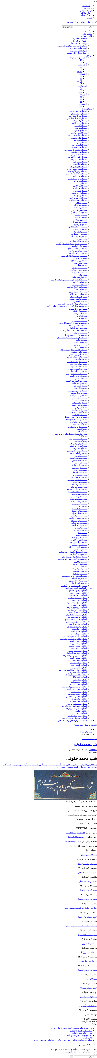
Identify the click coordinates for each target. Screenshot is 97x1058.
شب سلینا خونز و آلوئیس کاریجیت (73, 323)
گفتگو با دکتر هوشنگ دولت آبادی (73, 639)
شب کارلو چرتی (80, 407)
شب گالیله (82, 431)
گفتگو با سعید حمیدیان (77, 646)
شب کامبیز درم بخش (78, 412)
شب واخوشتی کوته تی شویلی (74, 576)
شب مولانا (82, 533)
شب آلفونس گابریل (79, 123)
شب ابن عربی (81, 142)
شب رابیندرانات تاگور (78, 294)
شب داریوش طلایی (79, 277)
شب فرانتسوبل (80, 386)
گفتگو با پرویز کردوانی (77, 612)
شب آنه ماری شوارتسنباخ (76, 135)
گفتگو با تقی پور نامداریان (76, 614)
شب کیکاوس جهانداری (77, 427)
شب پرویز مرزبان (79, 224)
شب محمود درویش (79, 494)
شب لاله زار (92, 979)
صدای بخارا (87, 34)
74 (81, 83)
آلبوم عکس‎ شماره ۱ (78, 48)
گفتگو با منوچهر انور (78, 699)
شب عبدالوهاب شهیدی (77, 369)
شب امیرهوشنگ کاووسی (76, 174)
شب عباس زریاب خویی (77, 354)
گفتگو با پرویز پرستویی (77, 610)
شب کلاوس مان (80, 424)
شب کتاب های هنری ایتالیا (76, 417)
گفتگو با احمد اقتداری (78, 595)
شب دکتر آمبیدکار (79, 289)
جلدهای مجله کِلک (79, 38)
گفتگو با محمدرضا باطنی (76, 689)
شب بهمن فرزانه (80, 210)
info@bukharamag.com (77, 837)
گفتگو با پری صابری (78, 605)
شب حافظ (82, 265)
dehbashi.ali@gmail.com (75, 832)
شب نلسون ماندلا (79, 545)
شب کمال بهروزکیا (89, 952)
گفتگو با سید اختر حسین (77, 651)
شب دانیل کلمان (80, 282)
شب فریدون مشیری (78, 405)
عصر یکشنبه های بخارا (87, 935)
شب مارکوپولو (81, 455)
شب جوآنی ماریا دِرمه (78, 253)
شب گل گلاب (81, 436)
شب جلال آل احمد (79, 246)
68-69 (79, 71)
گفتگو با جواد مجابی (79, 629)
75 (81, 88)
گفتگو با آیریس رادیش (78, 593)
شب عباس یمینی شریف (77, 357)
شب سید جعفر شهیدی (77, 325)
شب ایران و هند (80, 195)
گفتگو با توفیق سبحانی (77, 617)
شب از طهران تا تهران (77, 157)
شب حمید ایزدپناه (79, 268)
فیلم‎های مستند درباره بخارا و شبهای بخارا (75, 720)
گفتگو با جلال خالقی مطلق (76, 619)
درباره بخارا (87, 8)
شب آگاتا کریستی (78, 767)
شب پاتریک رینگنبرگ (78, 212)
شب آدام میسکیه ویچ (78, 111)
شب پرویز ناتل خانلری (77, 227)
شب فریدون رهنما (79, 402)
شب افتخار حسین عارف (76, 169)
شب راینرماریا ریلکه (78, 296)
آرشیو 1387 (82, 65)
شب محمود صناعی (79, 496)
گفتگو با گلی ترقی (79, 667)
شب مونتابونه (81, 535)
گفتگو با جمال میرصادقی (76, 622)
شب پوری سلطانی (79, 234)
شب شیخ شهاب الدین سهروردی (73, 349)
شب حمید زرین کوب (78, 270)
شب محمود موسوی (78, 499)
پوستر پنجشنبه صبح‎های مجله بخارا (72, 46)
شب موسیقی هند (79, 530)
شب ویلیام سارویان (79, 583)
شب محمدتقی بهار (79, 475)
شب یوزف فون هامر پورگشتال (74, 586)
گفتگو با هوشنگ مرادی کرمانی (74, 718)
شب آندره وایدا (81, 128)
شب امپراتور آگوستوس (77, 171)
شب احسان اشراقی (78, 159)
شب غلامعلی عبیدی (88, 855)
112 (80, 106)
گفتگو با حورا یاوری (79, 634)
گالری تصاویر (86, 36)
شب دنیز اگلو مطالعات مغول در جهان (81, 926)
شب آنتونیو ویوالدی (79, 133)
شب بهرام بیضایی (79, 207)
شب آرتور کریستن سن (77, 116)
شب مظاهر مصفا (79, 511)
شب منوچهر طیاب (79, 523)
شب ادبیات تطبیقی (79, 152)
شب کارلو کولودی (79, 410)
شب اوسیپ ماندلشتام (77, 178)
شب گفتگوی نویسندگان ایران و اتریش (71, 434)
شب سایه (83, 318)
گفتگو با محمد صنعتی (78, 692)
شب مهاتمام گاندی (79, 525)
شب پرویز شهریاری (78, 222)
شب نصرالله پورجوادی (77, 542)
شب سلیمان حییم (79, 321)
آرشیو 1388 (82, 74)
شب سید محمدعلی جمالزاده (75, 330)
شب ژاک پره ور (80, 313)
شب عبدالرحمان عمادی (77, 362)
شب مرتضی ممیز (79, 504)
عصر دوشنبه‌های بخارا (88, 881)
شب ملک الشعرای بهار (77, 513)
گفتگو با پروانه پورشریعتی (76, 607)
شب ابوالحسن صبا (79, 145)
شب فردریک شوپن (79, 393)
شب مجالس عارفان (78, 465)
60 (81, 62)
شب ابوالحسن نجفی (88, 997)
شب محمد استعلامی (78, 472)
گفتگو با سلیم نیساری (78, 648)
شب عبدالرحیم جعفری (77, 364)
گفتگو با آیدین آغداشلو (78, 590)
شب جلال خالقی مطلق (77, 248)
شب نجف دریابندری (78, 540)
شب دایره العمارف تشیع (77, 287)
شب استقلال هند (80, 164)
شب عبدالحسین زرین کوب (76, 359)
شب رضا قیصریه (80, 301)
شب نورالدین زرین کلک (77, 547)
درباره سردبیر (86, 10)
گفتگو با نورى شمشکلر (77, 716)
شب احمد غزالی (80, 162)
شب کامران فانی (79, 415)
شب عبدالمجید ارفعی (78, 366)
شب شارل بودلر (80, 333)
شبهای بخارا (87, 109)
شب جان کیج (81, 239)
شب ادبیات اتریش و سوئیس (75, 150)
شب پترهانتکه (81, 215)
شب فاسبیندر (81, 378)
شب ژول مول (81, 316)
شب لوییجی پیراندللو (78, 446)
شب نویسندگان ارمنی (78, 554)
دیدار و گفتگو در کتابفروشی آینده (78, 588)
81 (81, 99)
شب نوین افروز (80, 561)
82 (81, 102)
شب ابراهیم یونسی (79, 138)
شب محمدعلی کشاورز (77, 492)
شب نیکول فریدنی (79, 564)
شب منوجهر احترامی (78, 518)
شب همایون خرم (80, 573)
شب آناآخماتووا (81, 125)
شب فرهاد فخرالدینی (78, 395)
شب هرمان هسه (80, 571)
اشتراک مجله (86, 15)
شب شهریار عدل (80, 347)
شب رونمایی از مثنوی (78, 309)
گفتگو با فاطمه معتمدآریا (76, 675)
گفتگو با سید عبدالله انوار (76, 653)
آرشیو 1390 (82, 95)
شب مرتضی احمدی (78, 501)
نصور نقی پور (70, 1052)
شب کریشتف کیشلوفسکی (75, 419)
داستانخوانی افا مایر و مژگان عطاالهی (81, 765)
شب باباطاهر (81, 203)
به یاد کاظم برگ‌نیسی (88, 1006)
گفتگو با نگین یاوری (79, 711)
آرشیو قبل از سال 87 (78, 58)
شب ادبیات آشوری (79, 147)
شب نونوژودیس (80, 549)
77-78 (79, 92)
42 (81, 60)
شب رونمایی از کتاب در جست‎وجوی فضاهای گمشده (65, 306)
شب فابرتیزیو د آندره (78, 376)
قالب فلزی (87, 1038)
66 (81, 67)
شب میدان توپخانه (79, 537)
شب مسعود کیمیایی (78, 508)
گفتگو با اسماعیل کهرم (77, 598)
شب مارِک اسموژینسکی (77, 453)
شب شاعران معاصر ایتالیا (76, 335)
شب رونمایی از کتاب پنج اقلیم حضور (71, 304)
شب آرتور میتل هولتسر (77, 118)
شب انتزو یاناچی (80, 186)
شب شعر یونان (80, 345)
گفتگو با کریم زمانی (78, 665)
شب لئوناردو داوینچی (78, 443)
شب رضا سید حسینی (78, 299)
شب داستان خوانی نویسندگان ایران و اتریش (69, 280)
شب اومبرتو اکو (80, 181)
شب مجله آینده (80, 470)
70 (81, 76)
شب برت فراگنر (80, 205)
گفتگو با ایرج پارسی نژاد (77, 602)
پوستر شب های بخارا (78, 43)
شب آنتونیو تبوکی (80, 130)
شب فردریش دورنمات (77, 390)
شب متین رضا (81, 463)
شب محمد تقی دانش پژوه (76, 477)
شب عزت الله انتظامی (77, 371)
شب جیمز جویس (80, 263)
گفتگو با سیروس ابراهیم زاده (75, 655)
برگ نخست (87, 6)
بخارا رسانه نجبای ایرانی (82, 1033)
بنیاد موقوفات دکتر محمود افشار (78, 1035)
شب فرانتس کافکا (79, 383)
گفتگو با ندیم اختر (79, 713)
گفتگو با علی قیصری (78, 672)
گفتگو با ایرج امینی (79, 600)
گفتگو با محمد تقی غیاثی (77, 684)
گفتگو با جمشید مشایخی (77, 626)
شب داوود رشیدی (79, 284)
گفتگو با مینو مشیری (78, 701)
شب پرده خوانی (80, 217)
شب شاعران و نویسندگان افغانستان (72, 337)
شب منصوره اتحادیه (78, 516)
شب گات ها (82, 429)
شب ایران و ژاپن (80, 191)
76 (81, 90)
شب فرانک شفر (80, 388)
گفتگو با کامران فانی (78, 663)
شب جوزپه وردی (80, 258)
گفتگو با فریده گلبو (79, 677)
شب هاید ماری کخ (79, 569)
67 (81, 69)
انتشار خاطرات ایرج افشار (81, 1030)
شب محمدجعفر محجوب (77, 480)
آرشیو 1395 (82, 104)
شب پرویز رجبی (80, 219)
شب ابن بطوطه (80, 140)
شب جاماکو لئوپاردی (78, 241)
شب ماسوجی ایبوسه (78, 458)
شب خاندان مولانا (79, 272)
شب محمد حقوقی (79, 482)
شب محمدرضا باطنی (78, 484)
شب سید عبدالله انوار (78, 328)
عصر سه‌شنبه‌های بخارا (87, 872)
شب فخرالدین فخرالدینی (76, 381)
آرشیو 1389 (82, 85)
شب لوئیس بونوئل (79, 448)
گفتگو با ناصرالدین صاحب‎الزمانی (74, 706)
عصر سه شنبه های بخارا (87, 899)
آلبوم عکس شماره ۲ (78, 50)
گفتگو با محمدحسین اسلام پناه (74, 687)
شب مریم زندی (80, 506)
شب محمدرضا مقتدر (78, 487)
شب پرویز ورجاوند (79, 229)
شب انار (83, 183)
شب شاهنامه (81, 340)
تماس (89, 18)
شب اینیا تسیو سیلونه (78, 200)
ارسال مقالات (86, 13)
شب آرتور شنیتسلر (79, 113)
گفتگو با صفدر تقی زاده (77, 660)
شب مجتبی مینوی (79, 468)
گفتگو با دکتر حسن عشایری (75, 636)
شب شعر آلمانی (80, 342)
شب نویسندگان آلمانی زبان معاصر (72, 552)
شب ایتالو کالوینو (80, 188)
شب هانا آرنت (81, 566)
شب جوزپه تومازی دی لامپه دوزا (73, 256)
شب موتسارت (81, 528)
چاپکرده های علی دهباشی (76, 53)
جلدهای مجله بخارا (79, 41)
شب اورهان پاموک (79, 176)
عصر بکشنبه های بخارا (87, 917)
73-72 (79, 81)
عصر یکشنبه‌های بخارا (88, 890)
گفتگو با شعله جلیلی (78, 658)
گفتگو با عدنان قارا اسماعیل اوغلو (73, 670)
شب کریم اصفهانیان (78, 422)
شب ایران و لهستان (78, 193)
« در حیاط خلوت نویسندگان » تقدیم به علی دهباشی (71, 1028)
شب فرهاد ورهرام (79, 398)
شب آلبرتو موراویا (79, 121)
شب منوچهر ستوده (79, 520)
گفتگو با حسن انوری (78, 631)
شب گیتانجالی (81, 441)
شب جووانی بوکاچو (79, 260)
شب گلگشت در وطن (78, 439)
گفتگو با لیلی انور (80, 679)
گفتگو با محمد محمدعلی (77, 694)
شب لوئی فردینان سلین (77, 451)
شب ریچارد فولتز (79, 311)
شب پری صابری (80, 231)
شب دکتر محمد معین (78, 292)
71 (81, 78)
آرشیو (89, 55)
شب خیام (83, 275)
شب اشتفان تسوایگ (78, 166)
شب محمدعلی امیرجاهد (77, 489)
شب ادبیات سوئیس (79, 154)
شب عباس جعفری (79, 352)
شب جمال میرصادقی (78, 251)
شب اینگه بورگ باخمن (77, 198)
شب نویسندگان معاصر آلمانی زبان (72, 559)
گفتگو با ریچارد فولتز (78, 641)
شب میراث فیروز (89, 943)
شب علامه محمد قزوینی (76, 374)
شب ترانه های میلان (78, 236)
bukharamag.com (72, 841)
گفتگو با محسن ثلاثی (78, 682)
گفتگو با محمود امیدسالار (76, 696)
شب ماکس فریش (79, 460)
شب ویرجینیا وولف (79, 578)
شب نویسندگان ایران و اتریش (74, 557)
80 (81, 97)
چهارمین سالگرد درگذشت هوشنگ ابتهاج (80, 908)
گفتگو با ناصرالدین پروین (77, 704)
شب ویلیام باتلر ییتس (78, 581)
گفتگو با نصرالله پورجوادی (76, 708)
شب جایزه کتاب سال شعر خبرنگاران (71, 244)
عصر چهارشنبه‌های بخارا (87, 864)
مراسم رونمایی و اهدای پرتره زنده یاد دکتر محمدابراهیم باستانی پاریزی (63, 1040)
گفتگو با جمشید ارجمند (77, 624)
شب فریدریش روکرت (77, 400)
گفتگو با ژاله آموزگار (78, 643)
